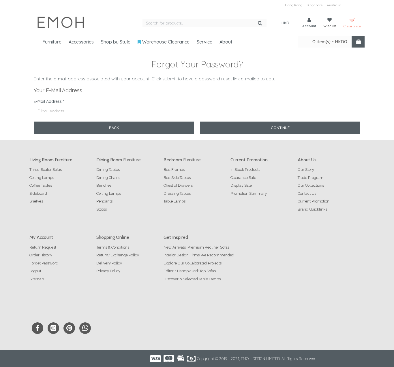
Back (114, 127)
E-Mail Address (48, 101)
